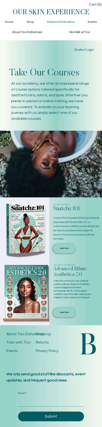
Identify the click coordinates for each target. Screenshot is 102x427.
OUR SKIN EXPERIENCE (51, 12)
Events (12, 351)
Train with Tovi (18, 342)
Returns (42, 342)
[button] (30, 22)
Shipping (43, 334)
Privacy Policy (47, 351)
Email (22, 393)
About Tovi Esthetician (25, 334)
